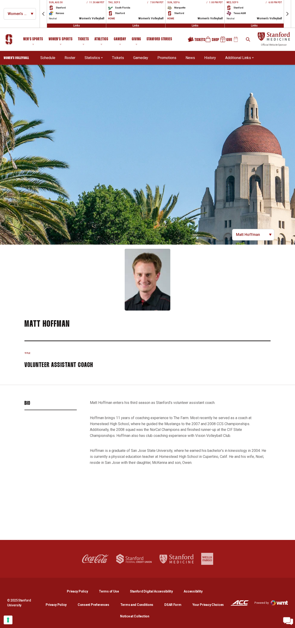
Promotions (166, 58)
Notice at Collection (134, 616)
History (210, 58)
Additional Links (238, 58)
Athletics (101, 39)
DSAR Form (172, 605)
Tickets (83, 39)
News (190, 58)
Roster (70, 58)
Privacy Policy (81, 591)
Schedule (47, 58)
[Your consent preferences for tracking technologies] (8, 620)
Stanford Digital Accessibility (155, 591)
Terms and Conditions (136, 605)
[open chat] (288, 621)
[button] (43, 14)
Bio (27, 403)
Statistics (92, 58)
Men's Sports (33, 39)
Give (224, 41)
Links (76, 25)
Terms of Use (109, 591)
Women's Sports (61, 39)
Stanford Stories (159, 39)
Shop (210, 41)
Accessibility (193, 591)
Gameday (120, 39)
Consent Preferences (93, 605)
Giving (136, 39)
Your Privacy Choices (208, 605)
